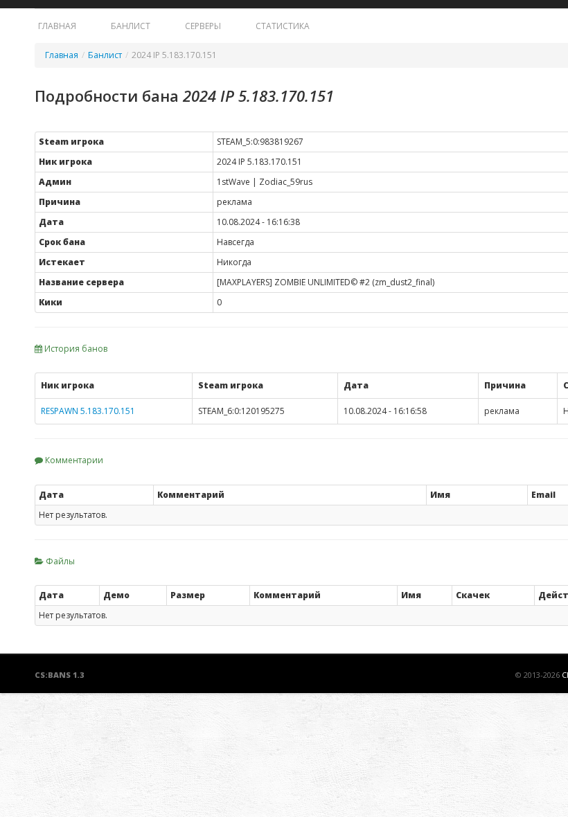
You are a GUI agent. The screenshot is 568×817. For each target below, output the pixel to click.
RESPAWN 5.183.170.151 (88, 411)
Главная (57, 26)
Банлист (130, 26)
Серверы (203, 26)
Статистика (283, 26)
